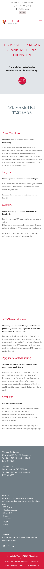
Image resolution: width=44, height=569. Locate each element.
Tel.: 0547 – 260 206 (9, 472)
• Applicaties (6, 519)
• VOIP (5, 522)
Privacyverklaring (33, 565)
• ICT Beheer (7, 507)
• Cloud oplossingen (9, 510)
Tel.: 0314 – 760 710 (9, 458)
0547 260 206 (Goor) (23, 6)
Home (4, 35)
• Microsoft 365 (7, 513)
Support (22, 12)
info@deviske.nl (23, 9)
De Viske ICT (19, 556)
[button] (40, 21)
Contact (14, 565)
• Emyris (5, 525)
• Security (5, 516)
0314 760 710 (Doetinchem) (23, 2)
